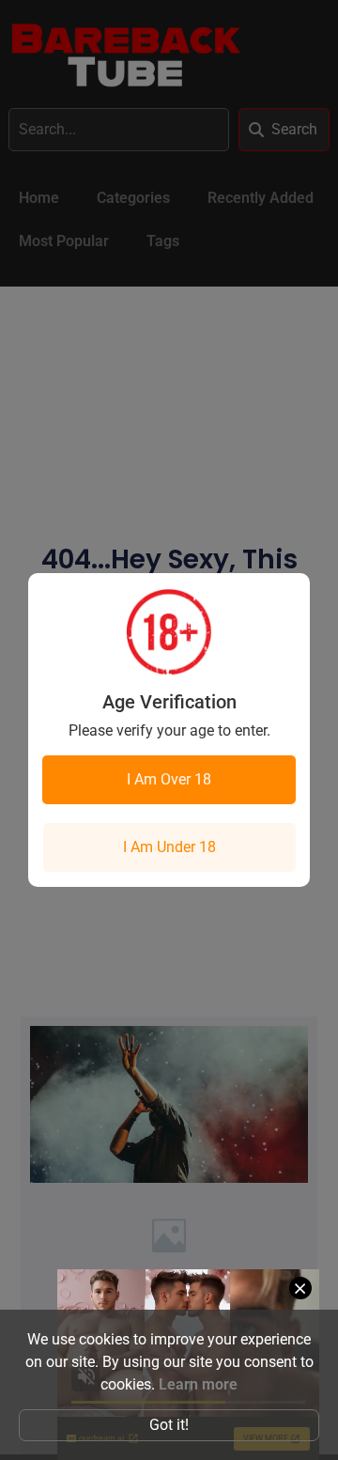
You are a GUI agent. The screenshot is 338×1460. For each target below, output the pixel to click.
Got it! (169, 1425)
